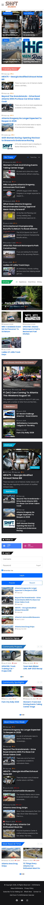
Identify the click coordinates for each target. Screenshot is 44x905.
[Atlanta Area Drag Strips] (7, 630)
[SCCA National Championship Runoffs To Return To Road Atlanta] (9, 235)
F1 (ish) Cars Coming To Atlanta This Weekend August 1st (11, 36)
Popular (12, 583)
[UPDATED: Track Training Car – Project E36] (11, 656)
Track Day (33, 157)
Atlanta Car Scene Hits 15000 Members (11, 60)
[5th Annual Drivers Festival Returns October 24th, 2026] (32, 51)
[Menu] (3, 5)
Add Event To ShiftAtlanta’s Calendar (22, 895)
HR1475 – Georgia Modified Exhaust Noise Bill (18, 477)
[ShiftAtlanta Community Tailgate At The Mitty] (9, 423)
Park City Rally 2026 (25, 432)
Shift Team (9, 306)
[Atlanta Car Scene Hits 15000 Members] (12, 51)
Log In (22, 575)
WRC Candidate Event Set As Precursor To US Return (11, 329)
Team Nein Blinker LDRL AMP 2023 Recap (32, 667)
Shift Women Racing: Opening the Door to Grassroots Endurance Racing (21, 139)
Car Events (28, 13)
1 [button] (21, 676)
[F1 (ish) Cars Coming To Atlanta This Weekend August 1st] (12, 24)
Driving (6, 282)
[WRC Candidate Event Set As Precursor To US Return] (11, 317)
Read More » (10, 406)
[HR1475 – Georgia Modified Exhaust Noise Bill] (7, 86)
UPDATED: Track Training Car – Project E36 (8, 668)
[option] (22, 37)
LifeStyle (8, 445)
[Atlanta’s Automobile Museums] (7, 620)
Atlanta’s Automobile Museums (27, 617)
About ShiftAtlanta (17, 888)
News (6, 13)
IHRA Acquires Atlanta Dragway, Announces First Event (19, 185)
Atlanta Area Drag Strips (24, 627)
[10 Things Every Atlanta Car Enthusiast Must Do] (9, 833)
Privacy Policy (28, 888)
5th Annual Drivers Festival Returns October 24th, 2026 (31, 61)
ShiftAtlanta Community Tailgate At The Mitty (27, 424)
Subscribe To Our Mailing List (13, 891)
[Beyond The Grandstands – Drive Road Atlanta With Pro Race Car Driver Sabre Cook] (7, 108)
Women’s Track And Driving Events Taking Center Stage (20, 166)
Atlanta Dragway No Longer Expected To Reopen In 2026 (25, 514)
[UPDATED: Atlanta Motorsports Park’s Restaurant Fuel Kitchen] (32, 317)
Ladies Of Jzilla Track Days (16, 265)
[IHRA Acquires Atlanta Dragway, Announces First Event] (9, 194)
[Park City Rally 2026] (22, 298)
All (28, 157)
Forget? (38, 565)
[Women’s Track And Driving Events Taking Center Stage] (9, 174)
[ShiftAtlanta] (11, 4)
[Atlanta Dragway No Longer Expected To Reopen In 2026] (7, 127)
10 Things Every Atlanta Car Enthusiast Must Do (16, 825)
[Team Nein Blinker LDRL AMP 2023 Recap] (32, 656)
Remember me (8, 570)
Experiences (22, 282)
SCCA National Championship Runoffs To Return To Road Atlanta (20, 227)
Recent (32, 583)
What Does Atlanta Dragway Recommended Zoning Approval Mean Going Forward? (19, 207)
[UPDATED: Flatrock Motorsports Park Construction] (9, 255)
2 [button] (22, 676)
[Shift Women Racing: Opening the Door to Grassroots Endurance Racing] (7, 147)
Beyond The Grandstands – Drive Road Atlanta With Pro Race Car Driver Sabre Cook (21, 99)
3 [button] (23, 714)
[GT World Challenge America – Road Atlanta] (32, 24)
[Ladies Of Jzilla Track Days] (9, 271)
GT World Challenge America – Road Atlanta (32, 35)
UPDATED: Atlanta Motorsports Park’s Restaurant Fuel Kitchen (31, 330)
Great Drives (32, 282)
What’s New (28, 891)
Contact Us (37, 891)
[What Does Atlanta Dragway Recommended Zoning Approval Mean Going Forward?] (9, 216)
